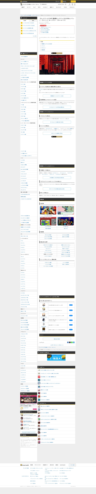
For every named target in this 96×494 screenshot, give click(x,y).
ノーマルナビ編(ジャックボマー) (26, 155)
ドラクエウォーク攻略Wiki (34, 474)
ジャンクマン (23, 263)
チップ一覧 (22, 293)
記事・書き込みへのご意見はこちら (58, 345)
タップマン (22, 272)
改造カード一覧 (23, 311)
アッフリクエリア (24, 178)
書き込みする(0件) (57, 339)
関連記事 (43, 49)
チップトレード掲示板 (24, 386)
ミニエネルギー (23, 379)
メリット (43, 45)
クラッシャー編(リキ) (24, 118)
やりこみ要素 (70, 128)
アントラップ (23, 377)
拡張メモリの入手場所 (65, 236)
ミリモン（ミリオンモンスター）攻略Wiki (51, 483)
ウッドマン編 (23, 111)
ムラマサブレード (55, 172)
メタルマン (22, 261)
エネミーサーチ (23, 372)
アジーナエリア (23, 176)
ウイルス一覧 (23, 365)
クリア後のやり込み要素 (44, 32)
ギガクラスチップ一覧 (24, 299)
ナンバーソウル (23, 358)
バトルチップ (45, 7)
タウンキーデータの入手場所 (65, 256)
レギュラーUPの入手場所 (48, 236)
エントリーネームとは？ (48, 252)
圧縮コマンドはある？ (65, 248)
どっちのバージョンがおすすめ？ (26, 198)
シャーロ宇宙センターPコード (26, 220)
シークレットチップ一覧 (25, 302)
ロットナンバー (58, 7)
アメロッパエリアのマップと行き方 (29, 25)
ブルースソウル (23, 361)
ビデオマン (22, 279)
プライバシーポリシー (38, 464)
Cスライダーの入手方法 (44, 31)
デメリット (44, 47)
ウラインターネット (24, 187)
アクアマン (22, 265)
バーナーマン (23, 277)
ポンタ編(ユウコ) (23, 100)
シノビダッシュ (23, 374)
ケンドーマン (23, 283)
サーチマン (22, 247)
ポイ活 (58, 1)
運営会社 (57, 464)
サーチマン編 (23, 127)
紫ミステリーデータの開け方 (48, 244)
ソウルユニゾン (71, 7)
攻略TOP (23, 7)
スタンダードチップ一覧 (25, 295)
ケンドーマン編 (23, 134)
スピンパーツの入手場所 (48, 238)
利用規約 (31, 464)
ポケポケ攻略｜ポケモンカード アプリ (65, 470)
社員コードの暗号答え (65, 264)
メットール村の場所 (66, 262)
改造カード (52, 7)
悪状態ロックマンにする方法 (65, 254)
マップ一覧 (22, 160)
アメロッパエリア (24, 173)
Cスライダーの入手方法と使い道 (28, 33)
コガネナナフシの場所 (48, 262)
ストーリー (29, 7)
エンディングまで (24, 75)
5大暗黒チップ (56, 128)
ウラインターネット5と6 (65, 246)
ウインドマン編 (23, 107)
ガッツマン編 (23, 84)
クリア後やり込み (65, 226)
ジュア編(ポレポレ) (24, 153)
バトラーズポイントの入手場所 (48, 266)
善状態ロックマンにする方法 (47, 43)
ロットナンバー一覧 (24, 315)
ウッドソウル (23, 352)
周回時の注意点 (23, 196)
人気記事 (24, 20)
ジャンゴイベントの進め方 (66, 250)
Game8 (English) (62, 464)
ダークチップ (41, 89)
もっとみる (35, 35)
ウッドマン (22, 268)
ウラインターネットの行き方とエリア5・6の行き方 (30, 30)
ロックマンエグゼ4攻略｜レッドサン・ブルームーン (48, 347)
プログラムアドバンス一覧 (25, 304)
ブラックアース (23, 189)
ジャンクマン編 (23, 129)
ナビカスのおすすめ (48, 226)
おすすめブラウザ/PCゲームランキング (29, 432)
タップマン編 (23, 93)
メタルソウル (23, 354)
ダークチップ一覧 (24, 306)
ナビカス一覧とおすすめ (44, 28)
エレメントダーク (45, 174)
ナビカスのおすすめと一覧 (25, 194)
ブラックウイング (63, 172)
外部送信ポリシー (45, 464)
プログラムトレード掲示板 (25, 390)
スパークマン (23, 274)
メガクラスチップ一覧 (24, 297)
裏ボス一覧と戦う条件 (24, 79)
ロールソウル (23, 340)
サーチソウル (23, 347)
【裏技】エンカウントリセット (65, 244)
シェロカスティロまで (24, 68)
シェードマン (23, 286)
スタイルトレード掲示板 (25, 388)
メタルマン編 (23, 109)
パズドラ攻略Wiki (47, 473)
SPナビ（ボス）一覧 (24, 236)
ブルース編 (22, 132)
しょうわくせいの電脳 (24, 185)
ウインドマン (23, 245)
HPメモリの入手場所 (48, 234)
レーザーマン (23, 288)
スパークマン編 (23, 95)
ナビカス (65, 7)
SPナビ (39, 7)
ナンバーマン (23, 258)
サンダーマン (23, 252)
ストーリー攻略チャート (25, 61)
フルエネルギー (23, 381)
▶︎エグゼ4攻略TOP (24, 56)
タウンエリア (23, 167)
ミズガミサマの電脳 (24, 183)
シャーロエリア (23, 180)
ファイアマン (23, 249)
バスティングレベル (48, 250)
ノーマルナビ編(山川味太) (25, 120)
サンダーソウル (23, 345)
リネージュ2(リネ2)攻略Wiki (64, 478)
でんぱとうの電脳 (24, 164)
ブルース (22, 256)
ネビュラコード (48, 248)
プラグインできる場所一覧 (66, 252)
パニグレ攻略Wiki (62, 481)
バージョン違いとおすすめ (48, 215)
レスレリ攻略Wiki (33, 483)
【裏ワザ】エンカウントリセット (46, 27)
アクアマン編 (23, 88)
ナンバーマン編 (23, 91)
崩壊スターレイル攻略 (33, 473)
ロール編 (22, 104)
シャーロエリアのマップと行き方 (28, 22)
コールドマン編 (23, 151)
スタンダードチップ (49, 128)
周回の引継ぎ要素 (48, 228)
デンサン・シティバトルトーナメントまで (27, 66)
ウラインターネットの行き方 (45, 29)
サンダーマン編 (23, 125)
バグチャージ (52, 174)
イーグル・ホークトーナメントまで (26, 70)
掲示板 (33, 20)
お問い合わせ (52, 464)
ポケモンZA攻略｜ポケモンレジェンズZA (36, 468)
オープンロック (23, 370)
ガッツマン (22, 242)
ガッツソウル (23, 336)
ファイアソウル (23, 338)
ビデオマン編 (23, 116)
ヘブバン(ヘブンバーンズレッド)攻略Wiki (36, 478)
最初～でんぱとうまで (24, 63)
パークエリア (23, 171)
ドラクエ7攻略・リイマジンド (34, 470)
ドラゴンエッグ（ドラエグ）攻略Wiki (65, 483)
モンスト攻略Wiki (62, 473)
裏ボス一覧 (65, 228)
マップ (34, 7)
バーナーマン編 (23, 113)
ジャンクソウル (23, 356)
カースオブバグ (58, 174)
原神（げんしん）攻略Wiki (34, 476)
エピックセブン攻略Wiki (63, 476)
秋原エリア (22, 162)
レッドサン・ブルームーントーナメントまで (28, 72)
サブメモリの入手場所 (65, 234)
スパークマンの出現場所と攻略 (28, 28)
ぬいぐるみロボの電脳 (24, 169)
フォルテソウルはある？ (48, 256)
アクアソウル (23, 349)
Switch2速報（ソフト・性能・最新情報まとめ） (67, 468)
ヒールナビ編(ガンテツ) (24, 97)
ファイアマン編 (23, 86)
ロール (22, 240)
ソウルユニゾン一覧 (24, 333)
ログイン (73, 1)
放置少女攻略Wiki (33, 481)
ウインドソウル (23, 343)
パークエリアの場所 (48, 264)
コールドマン (23, 281)
